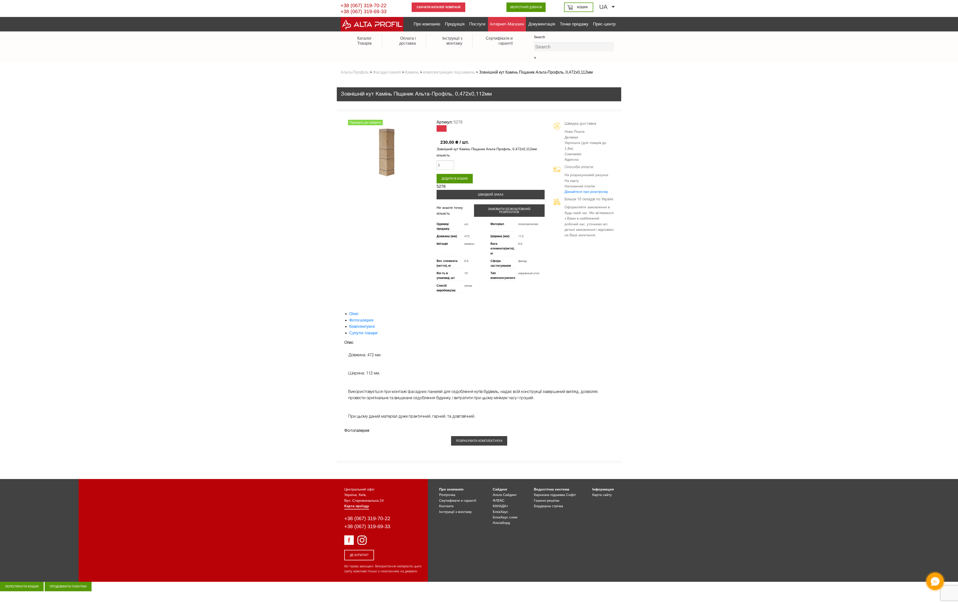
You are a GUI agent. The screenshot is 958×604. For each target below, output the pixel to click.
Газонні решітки (546, 500)
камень (469, 243)
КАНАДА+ (500, 506)
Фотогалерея (361, 320)
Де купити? (359, 555)
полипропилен (528, 224)
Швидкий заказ (490, 194)
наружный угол (528, 273)
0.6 (520, 243)
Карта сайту (602, 495)
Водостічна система (551, 489)
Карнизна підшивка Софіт (555, 495)
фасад (522, 261)
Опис (354, 314)
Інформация (603, 489)
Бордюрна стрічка (548, 506)
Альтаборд (501, 523)
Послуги (477, 24)
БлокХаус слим (505, 517)
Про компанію (427, 24)
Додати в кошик (455, 178)
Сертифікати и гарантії (457, 500)
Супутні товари (363, 333)
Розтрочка (447, 495)
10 (466, 273)
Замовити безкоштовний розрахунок (509, 210)
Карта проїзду (356, 506)
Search (539, 37)
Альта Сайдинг (505, 495)
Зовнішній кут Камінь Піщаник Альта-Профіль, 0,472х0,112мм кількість (487, 152)
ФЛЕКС (498, 500)
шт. (466, 224)
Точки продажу (574, 24)
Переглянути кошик (22, 586)
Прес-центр (604, 24)
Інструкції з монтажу (455, 512)
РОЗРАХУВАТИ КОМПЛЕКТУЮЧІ (479, 441)
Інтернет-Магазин (507, 24)
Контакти (446, 506)
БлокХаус (500, 512)
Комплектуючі (362, 326)
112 (520, 236)
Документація (541, 24)
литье (468, 285)
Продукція (455, 24)
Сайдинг (500, 489)
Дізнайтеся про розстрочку (586, 192)
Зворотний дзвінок (526, 7)
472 (467, 236)
